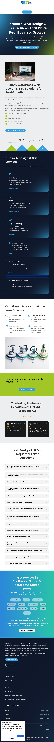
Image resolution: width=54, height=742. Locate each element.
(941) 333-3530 (12, 660)
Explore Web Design (13, 188)
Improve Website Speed (14, 290)
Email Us (9, 665)
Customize (6, 735)
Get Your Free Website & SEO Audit (27, 47)
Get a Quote (27, 12)
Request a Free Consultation (15, 130)
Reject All (13, 735)
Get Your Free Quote (27, 389)
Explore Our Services (27, 630)
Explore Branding (12, 234)
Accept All (20, 735)
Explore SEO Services (13, 211)
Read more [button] (31, 435)
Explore (10, 253)
